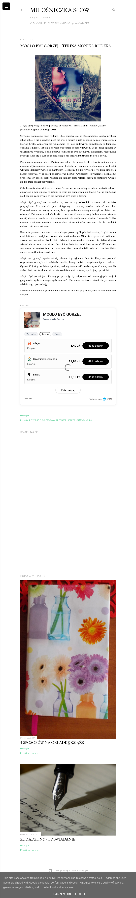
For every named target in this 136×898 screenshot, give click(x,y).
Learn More (62, 894)
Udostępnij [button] (25, 415)
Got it (80, 894)
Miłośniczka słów (59, 10)
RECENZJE (61, 420)
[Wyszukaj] (114, 9)
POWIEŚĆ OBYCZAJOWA (42, 420)
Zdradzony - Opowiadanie (47, 839)
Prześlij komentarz (29, 753)
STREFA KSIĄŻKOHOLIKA (80, 420)
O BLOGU (36, 23)
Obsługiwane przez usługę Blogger (71, 870)
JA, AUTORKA (52, 23)
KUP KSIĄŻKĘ (69, 23)
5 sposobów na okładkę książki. (53, 742)
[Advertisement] (68, 543)
